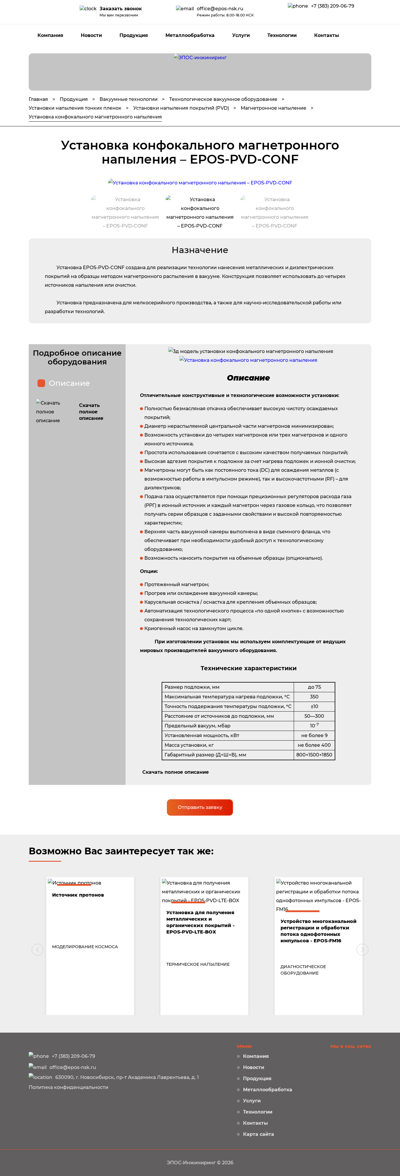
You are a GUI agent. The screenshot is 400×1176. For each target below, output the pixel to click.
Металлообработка (190, 35)
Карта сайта (258, 1134)
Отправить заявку (200, 807)
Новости (91, 35)
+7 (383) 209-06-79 (332, 6)
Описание (69, 383)
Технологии (282, 35)
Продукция (133, 35)
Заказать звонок (121, 8)
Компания (50, 35)
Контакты (326, 35)
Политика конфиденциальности (68, 1087)
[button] (37, 950)
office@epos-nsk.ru (220, 8)
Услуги (241, 35)
